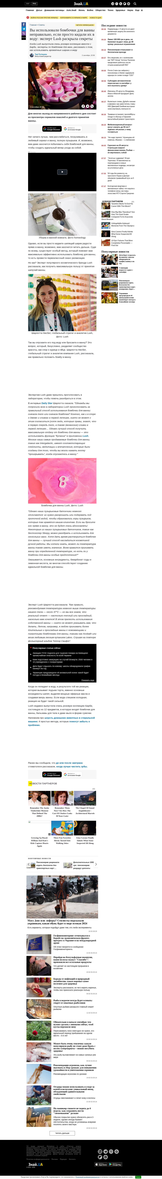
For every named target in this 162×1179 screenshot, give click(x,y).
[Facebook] (23, 24)
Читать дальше (62, 1133)
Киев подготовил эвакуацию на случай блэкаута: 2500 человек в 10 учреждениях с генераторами (62, 660)
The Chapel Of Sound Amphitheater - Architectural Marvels (85, 810)
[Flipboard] (124, 3)
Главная (30, 10)
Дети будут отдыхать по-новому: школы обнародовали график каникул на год (61, 667)
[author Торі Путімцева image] (32, 55)
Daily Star (47, 403)
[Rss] (120, 3)
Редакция (63, 1159)
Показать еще (87, 680)
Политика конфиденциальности (37, 1159)
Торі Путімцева (41, 54)
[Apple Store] (101, 1164)
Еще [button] (137, 10)
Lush (85, 436)
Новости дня (95, 18)
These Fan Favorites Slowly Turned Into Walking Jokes (62, 840)
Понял (138, 1177)
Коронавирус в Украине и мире (73, 18)
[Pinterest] (128, 3)
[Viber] (116, 3)
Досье (39, 10)
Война (90, 10)
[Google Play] (115, 1164)
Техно (110, 10)
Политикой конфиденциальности (87, 1177)
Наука (130, 10)
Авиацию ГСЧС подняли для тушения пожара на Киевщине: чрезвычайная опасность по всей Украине (60, 654)
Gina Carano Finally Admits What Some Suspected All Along (85, 840)
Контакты (72, 1159)
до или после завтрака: (69, 763)
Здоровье (120, 10)
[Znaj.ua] (81, 3)
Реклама (55, 1159)
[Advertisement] (62, 375)
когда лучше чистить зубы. (72, 766)
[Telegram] (112, 3)
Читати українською (85, 25)
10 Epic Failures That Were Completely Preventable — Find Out (122, 243)
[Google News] (116, 1151)
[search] (135, 4)
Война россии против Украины (44, 18)
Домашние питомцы (54, 10)
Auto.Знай (71, 10)
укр (27, 4)
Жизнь (81, 10)
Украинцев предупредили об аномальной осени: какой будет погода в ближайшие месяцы (61, 674)
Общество (100, 10)
